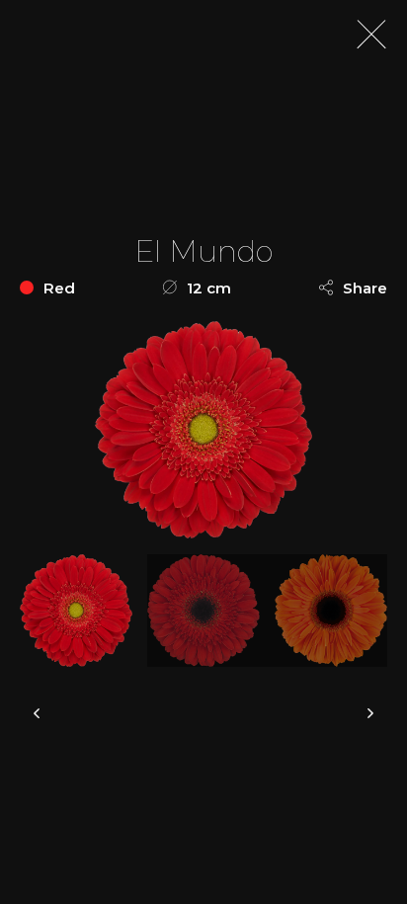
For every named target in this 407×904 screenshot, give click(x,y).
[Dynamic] (211, 610)
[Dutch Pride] (338, 610)
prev (37, 714)
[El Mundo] (83, 610)
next (370, 714)
